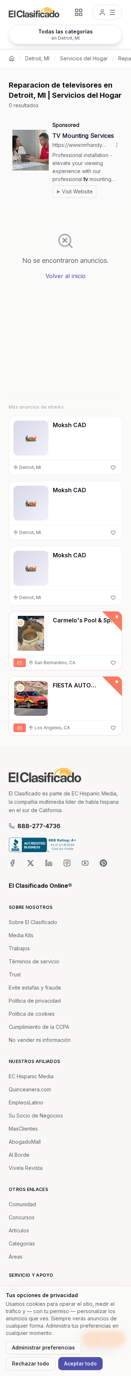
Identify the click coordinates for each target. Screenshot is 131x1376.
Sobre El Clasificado (33, 922)
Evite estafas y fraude (35, 987)
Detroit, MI (37, 58)
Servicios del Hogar (84, 58)
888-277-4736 (38, 826)
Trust (15, 974)
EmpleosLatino (26, 1102)
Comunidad (22, 1204)
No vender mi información (40, 1040)
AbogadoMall (25, 1142)
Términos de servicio (34, 961)
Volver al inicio (65, 276)
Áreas (16, 1256)
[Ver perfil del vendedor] (20, 623)
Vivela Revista (26, 1168)
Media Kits (21, 935)
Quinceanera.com (30, 1089)
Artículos (19, 1230)
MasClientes (23, 1129)
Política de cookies (32, 1014)
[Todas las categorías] (79, 12)
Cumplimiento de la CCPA (39, 1027)
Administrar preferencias (43, 1347)
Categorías (22, 1243)
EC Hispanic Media (31, 1076)
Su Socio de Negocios (36, 1115)
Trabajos (19, 948)
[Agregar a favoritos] (113, 467)
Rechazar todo (30, 1363)
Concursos (22, 1217)
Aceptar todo (80, 1363)
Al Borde (19, 1155)
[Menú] (107, 12)
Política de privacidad (35, 1001)
